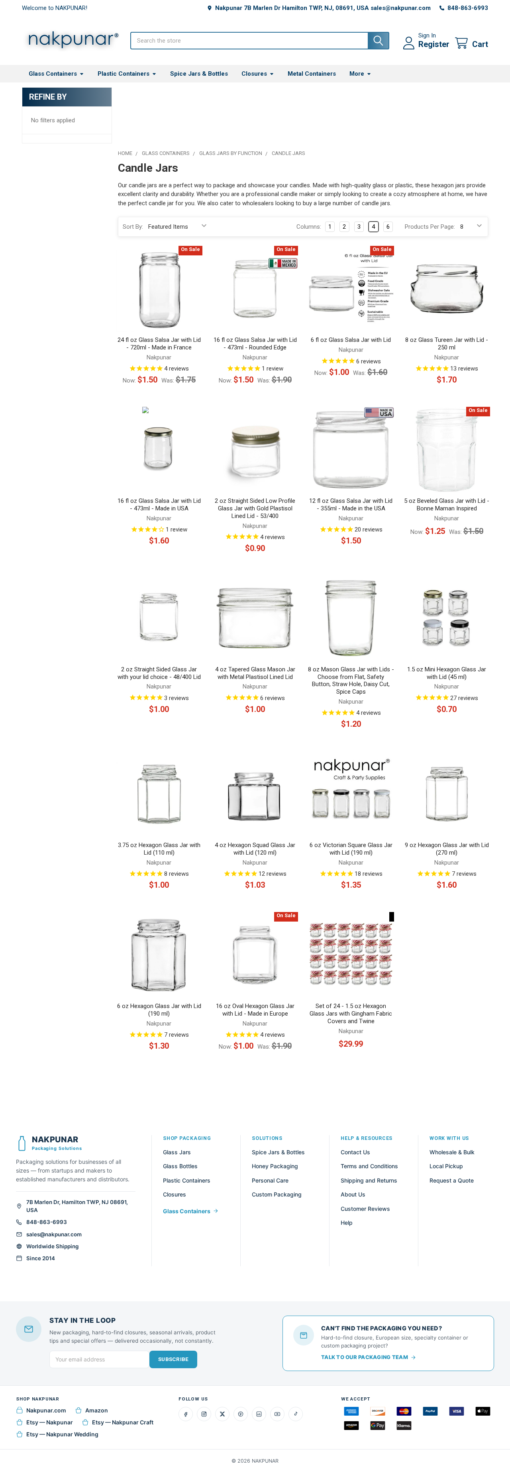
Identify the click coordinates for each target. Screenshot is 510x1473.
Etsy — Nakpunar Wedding (62, 1434)
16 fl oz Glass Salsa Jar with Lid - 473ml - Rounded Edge (255, 343)
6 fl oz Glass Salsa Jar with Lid (351, 339)
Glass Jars (177, 1152)
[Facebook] (185, 1414)
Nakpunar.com (46, 1410)
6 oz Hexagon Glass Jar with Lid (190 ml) (159, 1009)
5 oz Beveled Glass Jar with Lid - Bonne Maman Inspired (446, 504)
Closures (254, 73)
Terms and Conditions (369, 1166)
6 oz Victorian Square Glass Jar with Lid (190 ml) (351, 848)
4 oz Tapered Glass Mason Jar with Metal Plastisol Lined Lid (255, 673)
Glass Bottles (180, 1166)
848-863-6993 (46, 1222)
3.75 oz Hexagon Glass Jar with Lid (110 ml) (159, 848)
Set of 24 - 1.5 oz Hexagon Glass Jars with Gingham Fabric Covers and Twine (351, 1013)
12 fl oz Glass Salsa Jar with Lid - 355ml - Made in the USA (350, 504)
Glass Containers (53, 73)
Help (347, 1222)
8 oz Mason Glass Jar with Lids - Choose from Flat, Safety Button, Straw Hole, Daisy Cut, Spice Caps (351, 680)
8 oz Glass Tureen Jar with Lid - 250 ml (446, 343)
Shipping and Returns (369, 1180)
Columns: (308, 226)
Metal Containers (312, 73)
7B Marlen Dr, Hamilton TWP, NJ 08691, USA (77, 1206)
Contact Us (355, 1152)
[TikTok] (295, 1414)
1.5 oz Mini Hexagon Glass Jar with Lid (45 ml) (446, 673)
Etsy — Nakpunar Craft (122, 1422)
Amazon (96, 1410)
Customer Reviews (365, 1208)
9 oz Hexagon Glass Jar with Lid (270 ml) (447, 848)
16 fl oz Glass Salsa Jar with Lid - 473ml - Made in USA (159, 504)
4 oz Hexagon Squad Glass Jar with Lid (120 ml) (255, 848)
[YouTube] (277, 1414)
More (356, 73)
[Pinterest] (240, 1414)
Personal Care (270, 1180)
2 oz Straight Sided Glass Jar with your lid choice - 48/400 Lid (159, 673)
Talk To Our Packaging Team (364, 1357)
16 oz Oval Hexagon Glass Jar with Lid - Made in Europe (255, 1009)
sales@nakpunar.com (54, 1234)
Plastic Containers (123, 73)
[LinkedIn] (259, 1414)
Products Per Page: (430, 226)
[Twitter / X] (222, 1414)
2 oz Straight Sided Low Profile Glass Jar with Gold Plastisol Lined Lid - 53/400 (255, 508)
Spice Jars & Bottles (199, 73)
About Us (353, 1194)
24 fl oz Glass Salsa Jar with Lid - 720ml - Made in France (159, 343)
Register (433, 44)
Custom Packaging (277, 1194)
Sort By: (133, 226)
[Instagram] (204, 1414)
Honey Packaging (275, 1166)
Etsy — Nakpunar (49, 1422)
